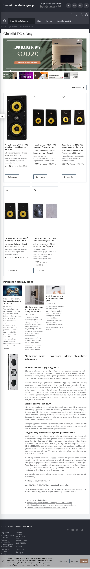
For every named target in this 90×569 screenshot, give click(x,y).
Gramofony (81, 467)
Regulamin (5, 533)
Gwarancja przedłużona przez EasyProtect (21, 555)
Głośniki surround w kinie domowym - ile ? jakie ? (55, 298)
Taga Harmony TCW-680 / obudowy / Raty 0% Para (44, 146)
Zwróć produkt (6, 554)
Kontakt (49, 21)
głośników (50, 407)
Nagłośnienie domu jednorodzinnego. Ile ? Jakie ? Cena (12, 301)
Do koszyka (12, 177)
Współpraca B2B (64, 21)
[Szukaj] (72, 15)
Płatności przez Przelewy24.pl (7, 546)
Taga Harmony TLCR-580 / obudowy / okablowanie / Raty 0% (16, 147)
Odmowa (74, 561)
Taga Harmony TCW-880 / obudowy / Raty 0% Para (16, 239)
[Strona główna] (18, 5)
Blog (39, 21)
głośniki (71, 441)
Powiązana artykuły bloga (18, 281)
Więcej (6, 348)
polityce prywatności (42, 565)
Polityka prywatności (5, 541)
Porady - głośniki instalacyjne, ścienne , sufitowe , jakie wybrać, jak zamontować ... (22, 538)
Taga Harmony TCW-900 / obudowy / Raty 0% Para (44, 239)
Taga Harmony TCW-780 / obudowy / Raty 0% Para (73, 146)
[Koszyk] (77, 15)
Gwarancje (20, 549)
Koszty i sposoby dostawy (7, 536)
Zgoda (84, 561)
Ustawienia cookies (5, 550)
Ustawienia (63, 561)
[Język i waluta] (86, 15)
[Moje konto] (81, 15)
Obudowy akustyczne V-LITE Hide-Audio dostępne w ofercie (34, 309)
